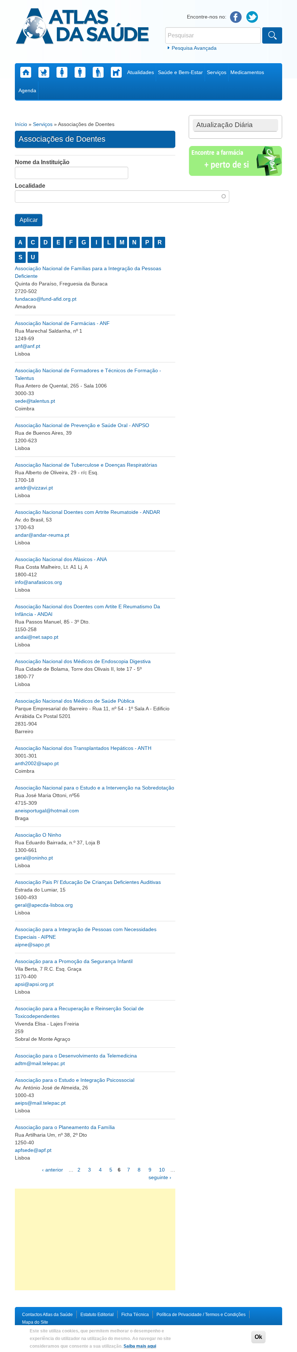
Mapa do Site (35, 1322)
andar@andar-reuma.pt (42, 535)
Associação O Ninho (38, 835)
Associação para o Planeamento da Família (65, 1127)
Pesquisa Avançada (194, 48)
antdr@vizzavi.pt (34, 488)
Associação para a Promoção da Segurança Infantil (74, 961)
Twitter (252, 17)
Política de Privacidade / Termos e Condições (201, 1314)
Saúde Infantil (44, 72)
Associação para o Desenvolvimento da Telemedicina (76, 1056)
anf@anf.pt (27, 346)
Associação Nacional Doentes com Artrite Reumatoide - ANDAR (87, 512)
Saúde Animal (116, 72)
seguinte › (159, 1177)
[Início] (82, 27)
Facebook (236, 17)
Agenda (27, 90)
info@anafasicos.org (38, 582)
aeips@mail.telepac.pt (40, 1103)
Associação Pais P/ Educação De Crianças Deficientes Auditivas (88, 882)
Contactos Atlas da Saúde (47, 1314)
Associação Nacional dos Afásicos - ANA (61, 559)
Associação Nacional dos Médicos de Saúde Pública (74, 701)
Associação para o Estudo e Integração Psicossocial (74, 1080)
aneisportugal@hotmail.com (47, 810)
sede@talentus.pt (35, 401)
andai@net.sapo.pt (36, 637)
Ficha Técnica (135, 1314)
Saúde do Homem (80, 72)
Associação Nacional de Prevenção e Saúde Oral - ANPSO (82, 425)
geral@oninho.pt (34, 858)
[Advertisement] (95, 1239)
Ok (258, 1337)
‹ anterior (52, 1170)
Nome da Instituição (42, 162)
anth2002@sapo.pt (37, 763)
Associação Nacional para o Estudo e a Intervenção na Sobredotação (94, 788)
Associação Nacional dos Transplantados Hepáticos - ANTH (83, 748)
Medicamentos (247, 72)
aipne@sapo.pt (32, 944)
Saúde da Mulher (62, 72)
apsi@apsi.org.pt (34, 984)
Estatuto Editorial (97, 1314)
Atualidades (140, 72)
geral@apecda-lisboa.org (44, 905)
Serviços (216, 72)
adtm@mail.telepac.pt (40, 1063)
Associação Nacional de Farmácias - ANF (62, 323)
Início (21, 124)
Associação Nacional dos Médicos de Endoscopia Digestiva (83, 661)
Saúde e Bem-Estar (180, 72)
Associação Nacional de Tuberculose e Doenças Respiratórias (86, 465)
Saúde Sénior (98, 72)
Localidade (30, 186)
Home (26, 72)
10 (162, 1170)
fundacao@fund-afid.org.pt (45, 299)
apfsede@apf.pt (33, 1150)
